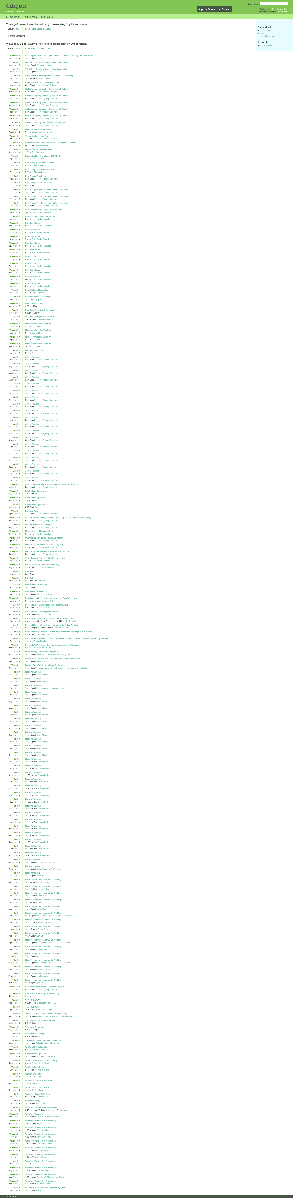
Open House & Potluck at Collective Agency (44, 537)
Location (40, 28)
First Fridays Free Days (35, 176)
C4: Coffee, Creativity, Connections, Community (46, 62)
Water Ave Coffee (44, 1183)
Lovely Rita (38, 299)
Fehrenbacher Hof (41, 1150)
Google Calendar (268, 36)
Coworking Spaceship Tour (37, 135)
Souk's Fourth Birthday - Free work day (42, 993)
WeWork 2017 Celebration (36, 1047)
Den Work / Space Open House (38, 149)
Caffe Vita (39, 875)
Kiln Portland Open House (36, 491)
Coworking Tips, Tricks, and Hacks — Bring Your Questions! (51, 142)
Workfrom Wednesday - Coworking (40, 1120)
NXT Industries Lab (43, 64)
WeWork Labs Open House (37, 1053)
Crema (40, 902)
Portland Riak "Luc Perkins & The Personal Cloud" (47, 604)
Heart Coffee (40, 909)
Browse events (13, 16)
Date (18, 28)
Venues (20, 11)
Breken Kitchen (41, 674)
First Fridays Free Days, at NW (38, 182)
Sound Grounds (44, 929)
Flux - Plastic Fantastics (41, 212)
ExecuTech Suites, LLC (46, 1002)
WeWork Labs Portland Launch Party (41, 1060)
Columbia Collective (45, 319)
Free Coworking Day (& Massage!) (40, 310)
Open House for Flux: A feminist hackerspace (45, 558)
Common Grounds (43, 681)
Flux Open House (32, 223)
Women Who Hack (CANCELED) (39, 1080)
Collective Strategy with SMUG (38, 129)
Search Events (254, 3)
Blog (273, 8)
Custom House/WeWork (44, 567)
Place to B (38, 58)
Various (64, 1110)
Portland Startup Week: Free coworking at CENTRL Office (50, 618)
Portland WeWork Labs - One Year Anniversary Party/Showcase (53, 645)
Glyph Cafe (40, 935)
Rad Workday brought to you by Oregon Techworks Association (52, 658)
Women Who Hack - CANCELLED (39, 1087)
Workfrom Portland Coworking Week (41, 1107)
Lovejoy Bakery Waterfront (48, 1116)
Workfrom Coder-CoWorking (37, 1093)
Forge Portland (38, 292)
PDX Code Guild (41, 145)
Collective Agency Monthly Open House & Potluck (47, 89)
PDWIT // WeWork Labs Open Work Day (42, 564)
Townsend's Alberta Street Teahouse (52, 1177)
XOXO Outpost (37, 1076)
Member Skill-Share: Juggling (38, 524)
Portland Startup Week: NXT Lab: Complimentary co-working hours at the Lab (58, 631)
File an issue (283, 11)
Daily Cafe (42, 580)
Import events (46, 16)
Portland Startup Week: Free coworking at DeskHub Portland (51, 625)
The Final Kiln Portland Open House (40, 1020)
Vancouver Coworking (34, 1026)
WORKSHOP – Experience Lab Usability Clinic (45, 1187)
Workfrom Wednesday (35, 1114)
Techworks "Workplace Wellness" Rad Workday (46, 1013)
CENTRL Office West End (71, 621)
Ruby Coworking (32, 859)
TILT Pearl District (45, 1103)
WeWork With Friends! (35, 1067)
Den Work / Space (39, 152)
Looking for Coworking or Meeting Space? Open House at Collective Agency (58, 517)
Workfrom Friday (32, 1100)
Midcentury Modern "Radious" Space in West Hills (55, 1016)
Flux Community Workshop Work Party (42, 216)
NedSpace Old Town (43, 594)
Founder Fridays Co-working (37, 296)
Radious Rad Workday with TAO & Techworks (45, 665)
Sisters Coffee (43, 882)
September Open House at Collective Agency (45, 986)
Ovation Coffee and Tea (45, 862)
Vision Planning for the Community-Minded (43, 1040)
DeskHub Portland (65, 627)
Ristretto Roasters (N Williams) (48, 868)
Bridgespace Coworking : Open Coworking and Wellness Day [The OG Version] (59, 55)
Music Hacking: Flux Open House (39, 531)
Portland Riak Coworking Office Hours (41, 611)
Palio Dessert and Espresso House (49, 688)
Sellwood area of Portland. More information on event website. (61, 667)
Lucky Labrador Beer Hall (42, 600)
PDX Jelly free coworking (36, 584)
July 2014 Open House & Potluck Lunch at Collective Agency (51, 484)
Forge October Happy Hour (37, 290)
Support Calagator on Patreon (214, 9)
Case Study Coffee (44, 1143)
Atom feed (265, 33)
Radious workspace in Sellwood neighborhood (54, 654)
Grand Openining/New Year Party (39, 316)
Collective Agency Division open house (42, 82)
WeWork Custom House (41, 1049)
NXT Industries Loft (39, 641)
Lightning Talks (31, 511)
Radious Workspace (43, 661)
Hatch (38, 1190)
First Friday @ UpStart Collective (39, 162)
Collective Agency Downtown (46, 91)
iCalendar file (266, 45)
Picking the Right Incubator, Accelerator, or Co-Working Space (52, 598)
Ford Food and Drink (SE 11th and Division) (53, 915)
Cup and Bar (37, 326)
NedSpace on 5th (41, 607)
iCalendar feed (267, 30)
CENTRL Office (38, 158)
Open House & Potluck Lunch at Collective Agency (47, 551)
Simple (34, 1083)
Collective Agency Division (45, 85)
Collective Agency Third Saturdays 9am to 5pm (45, 122)
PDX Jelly (29, 571)
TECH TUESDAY (32, 1000)
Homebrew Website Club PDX (38, 323)
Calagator (16, 6)
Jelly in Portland (32, 357)
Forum (279, 8)
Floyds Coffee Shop (46, 78)
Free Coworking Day (34, 303)
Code (286, 8)
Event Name (30, 28)
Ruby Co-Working (33, 671)
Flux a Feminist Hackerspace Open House (43, 209)
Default (49, 28)
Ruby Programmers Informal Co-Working (43, 879)
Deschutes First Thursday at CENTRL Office (44, 156)
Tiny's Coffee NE (44, 1136)
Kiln (35, 493)
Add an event (30, 16)
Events (10, 11)
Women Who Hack (33, 1073)
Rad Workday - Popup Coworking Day (41, 651)
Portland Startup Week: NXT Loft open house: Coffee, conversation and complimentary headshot (67, 638)
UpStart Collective (39, 165)
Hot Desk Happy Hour (34, 350)
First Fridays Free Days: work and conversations (46, 189)
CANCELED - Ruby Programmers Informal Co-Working (49, 75)
